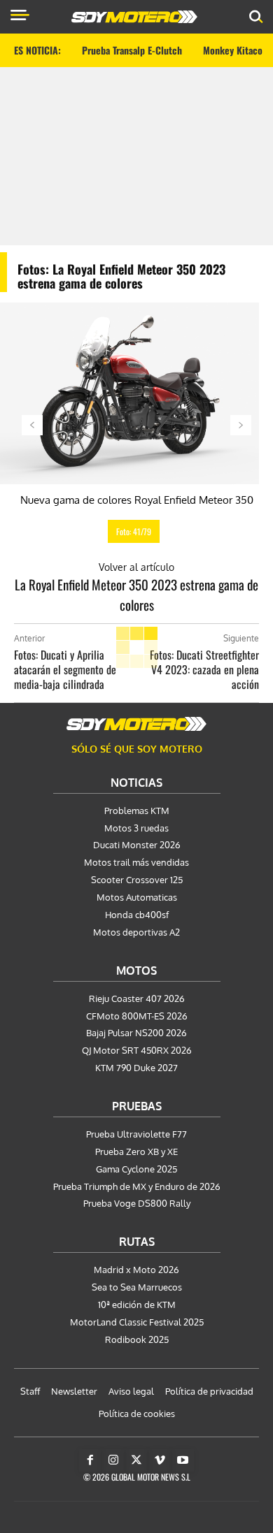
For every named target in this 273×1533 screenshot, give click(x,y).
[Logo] (134, 16)
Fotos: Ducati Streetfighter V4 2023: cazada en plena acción (204, 669)
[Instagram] (113, 1460)
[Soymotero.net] (136, 724)
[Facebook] (90, 1460)
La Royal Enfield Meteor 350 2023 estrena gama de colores (136, 594)
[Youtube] (183, 1460)
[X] (136, 1460)
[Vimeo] (159, 1460)
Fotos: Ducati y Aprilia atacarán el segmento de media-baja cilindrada (65, 669)
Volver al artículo (136, 567)
